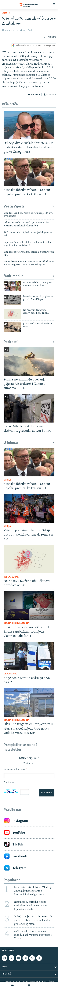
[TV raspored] (39, 958)
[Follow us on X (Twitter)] (11, 958)
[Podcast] (29, 985)
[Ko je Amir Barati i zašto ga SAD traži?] (29, 656)
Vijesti (6, 13)
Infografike (11, 577)
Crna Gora (10, 674)
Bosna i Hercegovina (16, 623)
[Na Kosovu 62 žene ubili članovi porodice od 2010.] (12, 314)
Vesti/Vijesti (14, 207)
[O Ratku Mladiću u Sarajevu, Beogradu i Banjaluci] (12, 286)
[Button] (50, 37)
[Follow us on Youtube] (18, 958)
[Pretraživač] (45, 985)
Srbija (7, 480)
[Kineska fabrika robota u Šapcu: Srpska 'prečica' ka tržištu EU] (29, 172)
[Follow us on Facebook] (4, 958)
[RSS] (32, 958)
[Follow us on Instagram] (25, 958)
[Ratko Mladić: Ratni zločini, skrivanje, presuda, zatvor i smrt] (29, 408)
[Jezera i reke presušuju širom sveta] (12, 327)
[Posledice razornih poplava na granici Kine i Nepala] (12, 300)
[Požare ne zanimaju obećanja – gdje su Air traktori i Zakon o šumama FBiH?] (29, 361)
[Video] (12, 985)
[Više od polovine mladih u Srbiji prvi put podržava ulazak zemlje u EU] (29, 508)
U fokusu (11, 443)
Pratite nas (47, 792)
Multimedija (14, 276)
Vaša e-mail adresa (15, 769)
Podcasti (11, 342)
